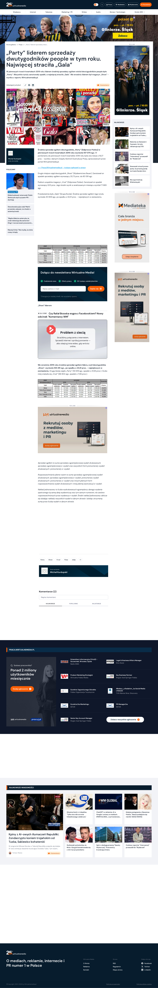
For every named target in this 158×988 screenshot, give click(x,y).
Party (42, 560)
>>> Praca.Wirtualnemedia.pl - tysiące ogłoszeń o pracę (62, 167)
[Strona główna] (16, 5)
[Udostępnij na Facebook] (30, 85)
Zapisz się (94, 288)
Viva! (58, 560)
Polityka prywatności (113, 984)
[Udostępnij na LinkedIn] (33, 85)
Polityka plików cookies (144, 984)
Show (50, 560)
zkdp (74, 560)
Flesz (66, 560)
